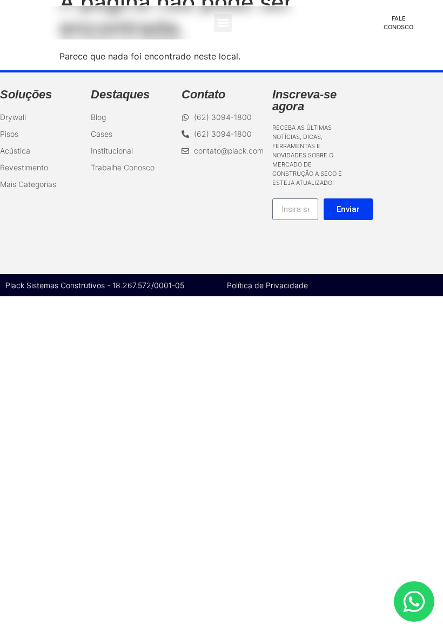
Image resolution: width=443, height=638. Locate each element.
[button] (223, 23)
